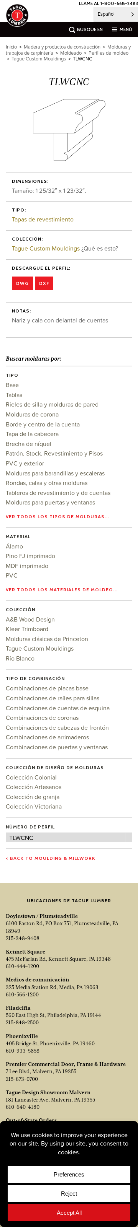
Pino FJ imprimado (30, 555)
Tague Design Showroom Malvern (48, 1092)
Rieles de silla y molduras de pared (52, 404)
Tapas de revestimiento (43, 219)
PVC (12, 575)
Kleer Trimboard (27, 628)
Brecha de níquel (28, 443)
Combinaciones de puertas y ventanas (57, 747)
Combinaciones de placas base (47, 688)
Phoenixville (22, 1036)
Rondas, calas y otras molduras (46, 482)
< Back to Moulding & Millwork (50, 858)
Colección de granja (32, 796)
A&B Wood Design (30, 619)
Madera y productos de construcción (62, 46)
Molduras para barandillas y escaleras (55, 473)
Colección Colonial (31, 777)
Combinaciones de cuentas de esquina (58, 708)
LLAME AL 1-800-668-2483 (108, 3)
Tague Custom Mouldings (46, 248)
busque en (90, 29)
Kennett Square (25, 952)
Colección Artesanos (33, 786)
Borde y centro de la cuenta (43, 424)
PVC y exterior (25, 463)
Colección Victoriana (34, 806)
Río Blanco (20, 658)
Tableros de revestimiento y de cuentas (58, 492)
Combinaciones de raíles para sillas (52, 698)
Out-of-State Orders (31, 1120)
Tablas (14, 394)
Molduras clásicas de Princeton (47, 638)
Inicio (11, 46)
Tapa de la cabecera (32, 433)
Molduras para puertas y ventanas (50, 502)
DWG (22, 283)
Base (12, 384)
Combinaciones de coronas (42, 717)
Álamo (14, 546)
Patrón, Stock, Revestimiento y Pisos (54, 453)
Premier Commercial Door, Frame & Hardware (66, 1064)
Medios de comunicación (37, 979)
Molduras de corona (32, 414)
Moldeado (71, 53)
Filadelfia (18, 1008)
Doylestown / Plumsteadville (42, 916)
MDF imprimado (27, 565)
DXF (44, 283)
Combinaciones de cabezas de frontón (57, 727)
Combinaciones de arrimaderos (47, 737)
